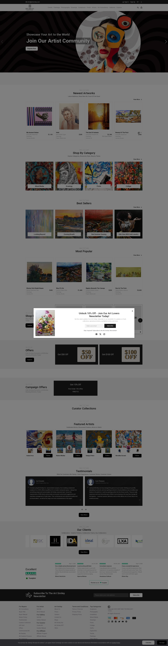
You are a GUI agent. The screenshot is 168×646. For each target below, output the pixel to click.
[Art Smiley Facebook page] (96, 334)
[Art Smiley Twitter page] (100, 334)
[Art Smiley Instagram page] (104, 334)
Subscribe (110, 326)
